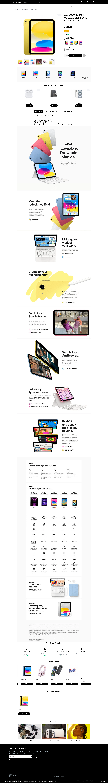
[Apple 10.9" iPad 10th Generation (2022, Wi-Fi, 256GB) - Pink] (81, 42)
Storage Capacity (68, 47)
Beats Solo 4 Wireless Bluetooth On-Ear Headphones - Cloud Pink (90, 678)
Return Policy (63, 655)
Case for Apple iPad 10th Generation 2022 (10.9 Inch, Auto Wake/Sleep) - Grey (53, 100)
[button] (18, 36)
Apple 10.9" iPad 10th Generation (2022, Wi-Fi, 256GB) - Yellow (24, 707)
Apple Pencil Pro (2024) (59, 678)
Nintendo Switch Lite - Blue (29, 678)
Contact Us (45, 655)
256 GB (73, 49)
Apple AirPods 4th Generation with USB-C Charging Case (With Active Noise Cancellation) (29, 100)
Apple (68, 36)
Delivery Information (52, 111)
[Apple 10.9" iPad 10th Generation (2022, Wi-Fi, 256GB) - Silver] (66, 42)
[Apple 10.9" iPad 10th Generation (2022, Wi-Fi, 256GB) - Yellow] (76, 42)
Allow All (102, 781)
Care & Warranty (68, 111)
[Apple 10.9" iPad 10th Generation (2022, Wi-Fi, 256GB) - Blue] (71, 42)
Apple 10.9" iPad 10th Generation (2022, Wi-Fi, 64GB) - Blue (75, 678)
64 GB (67, 49)
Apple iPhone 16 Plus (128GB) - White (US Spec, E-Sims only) (79, 100)
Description (38, 111)
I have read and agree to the (17, 759)
